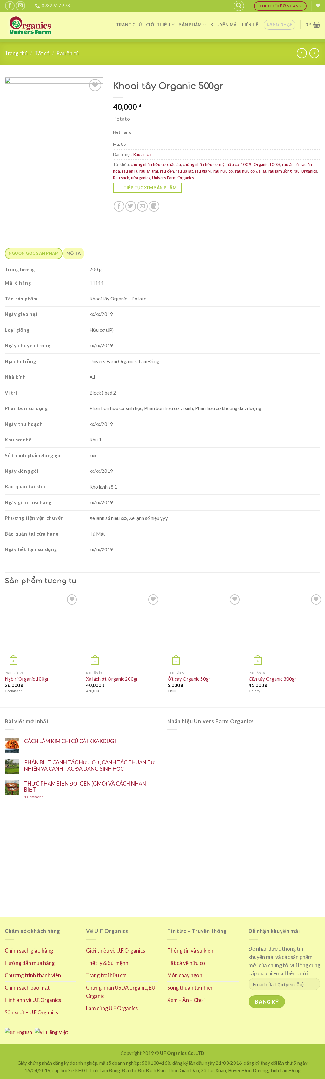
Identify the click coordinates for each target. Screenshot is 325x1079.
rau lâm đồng (280, 171)
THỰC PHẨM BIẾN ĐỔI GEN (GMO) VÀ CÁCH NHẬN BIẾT (85, 786)
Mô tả (73, 253)
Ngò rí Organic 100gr (27, 679)
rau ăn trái (148, 171)
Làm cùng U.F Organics (112, 1008)
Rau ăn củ (67, 53)
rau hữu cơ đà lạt (250, 171)
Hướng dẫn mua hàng (30, 963)
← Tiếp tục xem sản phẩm (148, 187)
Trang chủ (129, 24)
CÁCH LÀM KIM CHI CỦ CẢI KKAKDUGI (70, 741)
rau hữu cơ (223, 171)
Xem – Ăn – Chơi (186, 1000)
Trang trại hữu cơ (106, 975)
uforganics (140, 177)
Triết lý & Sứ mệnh (107, 963)
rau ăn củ (290, 164)
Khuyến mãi (224, 24)
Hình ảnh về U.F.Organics (33, 1000)
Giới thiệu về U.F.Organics (115, 950)
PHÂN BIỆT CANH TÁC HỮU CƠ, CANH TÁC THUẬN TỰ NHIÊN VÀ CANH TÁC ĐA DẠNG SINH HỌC (89, 765)
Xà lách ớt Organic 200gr (112, 679)
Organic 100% (267, 164)
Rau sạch (121, 177)
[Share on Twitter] (130, 206)
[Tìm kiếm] (239, 6)
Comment (33, 797)
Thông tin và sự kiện (190, 950)
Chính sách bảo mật (27, 988)
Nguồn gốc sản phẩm (34, 253)
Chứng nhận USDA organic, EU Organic (120, 992)
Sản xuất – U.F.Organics (31, 1012)
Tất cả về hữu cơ (186, 963)
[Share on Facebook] (119, 206)
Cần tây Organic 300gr (272, 679)
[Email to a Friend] (142, 206)
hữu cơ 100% (239, 164)
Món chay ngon (184, 975)
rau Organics (305, 171)
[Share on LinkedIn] (154, 206)
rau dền (167, 171)
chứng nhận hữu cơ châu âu (156, 164)
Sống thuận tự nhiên (190, 988)
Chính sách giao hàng (29, 950)
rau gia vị (203, 171)
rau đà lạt (184, 171)
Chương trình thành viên (33, 975)
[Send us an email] (20, 5)
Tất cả (42, 53)
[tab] (34, 253)
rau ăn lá (129, 171)
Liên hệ (250, 24)
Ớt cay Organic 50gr (189, 679)
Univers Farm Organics (173, 177)
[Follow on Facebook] (10, 5)
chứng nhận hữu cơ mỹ (204, 164)
